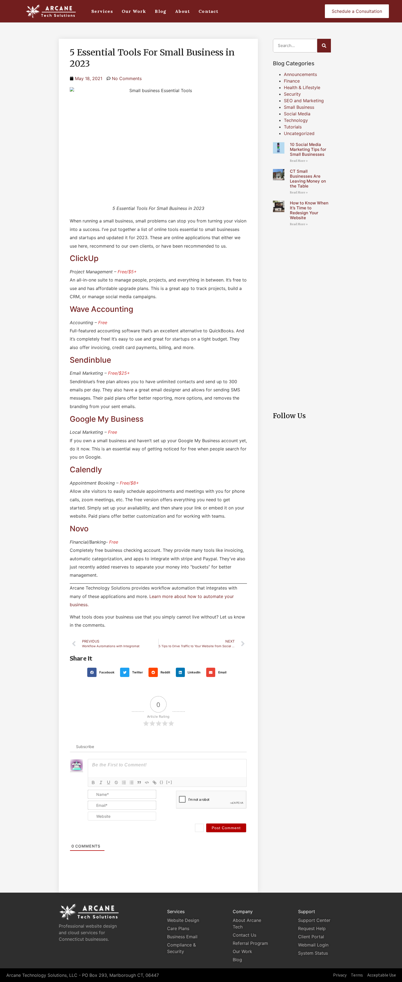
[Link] (154, 782)
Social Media (297, 113)
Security (292, 94)
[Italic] (101, 782)
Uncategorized (299, 133)
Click (79, 258)
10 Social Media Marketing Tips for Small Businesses (308, 149)
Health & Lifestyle (302, 87)
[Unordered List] (131, 782)
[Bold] (93, 782)
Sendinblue (90, 360)
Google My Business (107, 419)
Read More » (299, 161)
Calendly (86, 469)
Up (93, 258)
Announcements (300, 74)
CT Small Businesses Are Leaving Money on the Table (308, 179)
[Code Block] (147, 782)
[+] (169, 782)
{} (162, 782)
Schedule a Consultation (357, 11)
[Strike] (116, 782)
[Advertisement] (302, 314)
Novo (79, 528)
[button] (102, 672)
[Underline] (108, 782)
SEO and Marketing (304, 100)
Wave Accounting (101, 309)
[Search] (324, 45)
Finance (292, 81)
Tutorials (293, 127)
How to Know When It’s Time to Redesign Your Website (309, 210)
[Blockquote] (139, 782)
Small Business (299, 107)
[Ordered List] (124, 782)
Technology (296, 120)
